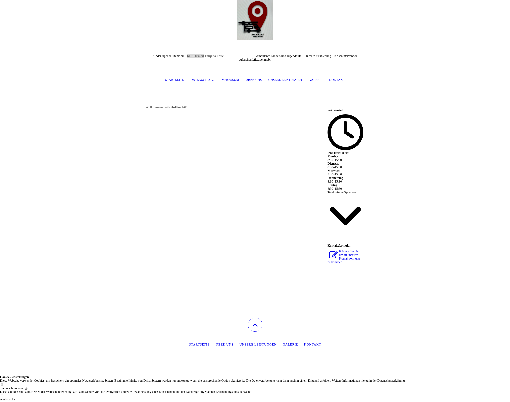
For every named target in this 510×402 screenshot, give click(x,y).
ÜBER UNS (254, 79)
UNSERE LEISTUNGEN (285, 79)
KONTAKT (337, 79)
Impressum (230, 79)
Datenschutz (202, 79)
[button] (255, 325)
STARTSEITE (174, 79)
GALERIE (316, 79)
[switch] (2, 384)
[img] (255, 20)
